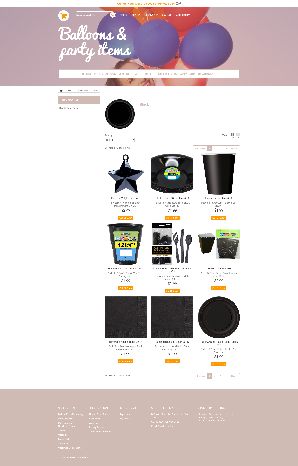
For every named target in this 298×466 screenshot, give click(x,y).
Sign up (136, 15)
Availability (183, 15)
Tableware (63, 443)
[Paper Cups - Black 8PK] (219, 174)
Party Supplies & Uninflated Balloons (67, 424)
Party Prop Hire (65, 418)
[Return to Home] (61, 90)
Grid (232, 137)
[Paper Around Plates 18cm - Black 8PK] (219, 317)
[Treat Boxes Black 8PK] (219, 244)
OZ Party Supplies (77, 457)
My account (126, 414)
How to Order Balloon (69, 108)
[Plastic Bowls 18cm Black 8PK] (172, 174)
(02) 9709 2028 (144, 4)
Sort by (108, 135)
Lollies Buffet (64, 439)
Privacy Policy (96, 427)
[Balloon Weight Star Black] (126, 174)
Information (70, 99)
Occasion (62, 434)
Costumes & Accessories (70, 447)
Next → (234, 148)
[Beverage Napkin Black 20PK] (126, 317)
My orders (125, 418)
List (238, 137)
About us (93, 422)
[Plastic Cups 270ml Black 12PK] (126, 244)
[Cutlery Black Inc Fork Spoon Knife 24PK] (172, 244)
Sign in (123, 15)
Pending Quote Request (158, 15)
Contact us (94, 418)
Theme (61, 430)
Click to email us (166, 426)
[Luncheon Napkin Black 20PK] (172, 317)
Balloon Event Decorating (70, 414)
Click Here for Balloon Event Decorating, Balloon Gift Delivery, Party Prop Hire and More (149, 74)
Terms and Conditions (100, 431)
